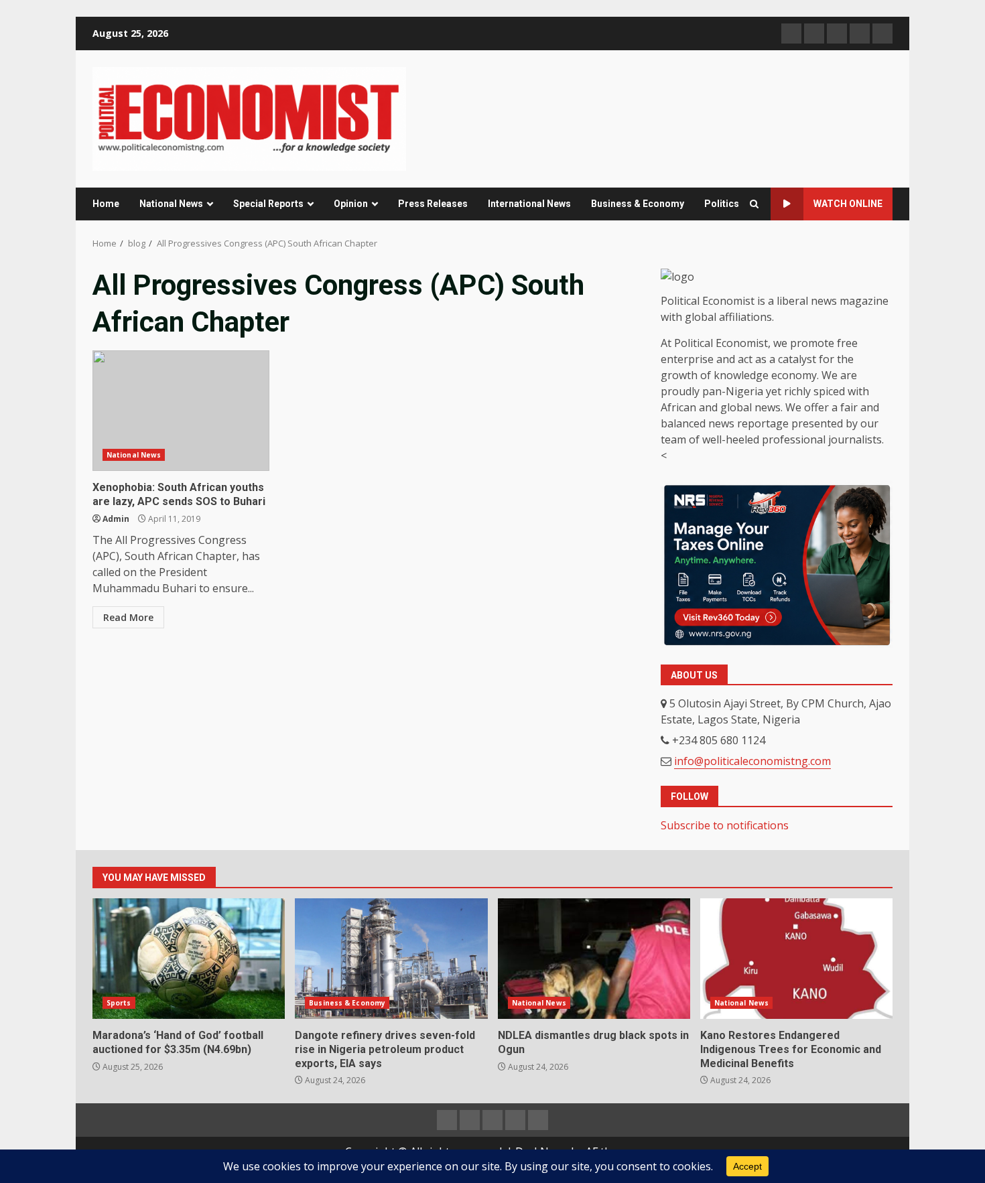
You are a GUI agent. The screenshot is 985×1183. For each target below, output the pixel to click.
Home (105, 203)
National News (171, 203)
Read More (128, 617)
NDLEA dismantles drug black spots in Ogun (594, 958)
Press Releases (433, 203)
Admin (116, 519)
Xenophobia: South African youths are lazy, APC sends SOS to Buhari (180, 410)
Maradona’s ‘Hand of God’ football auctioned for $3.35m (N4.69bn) (188, 958)
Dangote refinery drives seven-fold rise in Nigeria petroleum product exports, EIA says (391, 958)
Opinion (351, 203)
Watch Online (847, 203)
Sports (119, 1002)
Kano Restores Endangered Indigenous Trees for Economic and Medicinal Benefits (796, 958)
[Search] (754, 204)
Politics (721, 203)
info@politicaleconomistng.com (752, 761)
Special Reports (268, 203)
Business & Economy (637, 203)
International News (529, 203)
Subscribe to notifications (725, 825)
